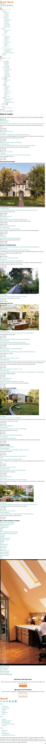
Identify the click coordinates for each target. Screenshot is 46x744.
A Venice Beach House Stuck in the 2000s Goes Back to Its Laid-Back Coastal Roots (17, 145)
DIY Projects (6, 71)
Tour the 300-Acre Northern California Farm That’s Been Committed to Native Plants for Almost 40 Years (22, 123)
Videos (5, 33)
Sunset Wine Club (7, 51)
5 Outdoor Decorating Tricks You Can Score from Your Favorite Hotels (15, 155)
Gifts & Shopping (7, 30)
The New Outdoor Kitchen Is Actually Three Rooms (11, 459)
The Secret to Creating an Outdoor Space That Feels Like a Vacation (14, 134)
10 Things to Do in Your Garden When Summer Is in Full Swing (13, 296)
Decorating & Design (7, 19)
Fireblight (2, 536)
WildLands (6, 38)
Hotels (5, 45)
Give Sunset (4, 54)
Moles (1, 530)
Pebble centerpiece (4, 555)
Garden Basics (6, 20)
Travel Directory (7, 37)
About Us (4, 719)
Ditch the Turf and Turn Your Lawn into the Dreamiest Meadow (13, 219)
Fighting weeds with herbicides (7, 524)
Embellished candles (4, 539)
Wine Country (6, 39)
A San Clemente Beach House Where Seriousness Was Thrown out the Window (17, 333)
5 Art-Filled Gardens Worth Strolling (8, 438)
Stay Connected (2, 109)
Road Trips (6, 40)
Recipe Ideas (6, 13)
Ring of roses (3, 549)
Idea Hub (3, 27)
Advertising (4, 730)
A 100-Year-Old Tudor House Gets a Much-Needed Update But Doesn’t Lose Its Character (18, 210)
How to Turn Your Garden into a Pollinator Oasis (10, 238)
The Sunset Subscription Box (9, 52)
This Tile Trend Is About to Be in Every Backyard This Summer (13, 479)
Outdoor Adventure (7, 91)
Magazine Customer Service (7, 107)
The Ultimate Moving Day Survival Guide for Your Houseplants (13, 428)
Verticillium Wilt (3, 546)
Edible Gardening (7, 26)
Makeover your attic (4, 666)
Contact (2, 727)
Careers (4, 732)
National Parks (6, 44)
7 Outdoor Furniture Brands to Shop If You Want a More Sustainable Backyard (17, 514)
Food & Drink (4, 11)
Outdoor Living (7, 25)
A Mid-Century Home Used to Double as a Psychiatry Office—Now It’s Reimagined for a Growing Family (22, 372)
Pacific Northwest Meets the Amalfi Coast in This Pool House (13, 342)
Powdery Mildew (3, 669)
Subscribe (4, 106)
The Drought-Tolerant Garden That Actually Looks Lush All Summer (15, 250)
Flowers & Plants (7, 24)
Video (3, 714)
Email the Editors (6, 733)
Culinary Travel (6, 46)
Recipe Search (6, 12)
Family (5, 32)
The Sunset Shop (7, 50)
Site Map (4, 725)
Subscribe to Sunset (6, 720)
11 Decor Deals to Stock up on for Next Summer (10, 229)
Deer (1, 558)
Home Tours (6, 18)
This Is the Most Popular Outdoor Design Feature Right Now (13, 470)
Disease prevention (4, 552)
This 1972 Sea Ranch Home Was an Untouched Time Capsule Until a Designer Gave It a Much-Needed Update (23, 361)
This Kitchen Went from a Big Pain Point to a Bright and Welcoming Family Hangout (18, 351)
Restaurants (6, 64)
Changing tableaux (4, 527)
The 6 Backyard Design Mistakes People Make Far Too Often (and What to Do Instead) (18, 504)
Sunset (1, 704)
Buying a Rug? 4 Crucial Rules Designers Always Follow (12, 381)
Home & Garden (4, 17)
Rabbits (1, 542)
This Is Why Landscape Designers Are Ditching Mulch (11, 261)
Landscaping (6, 23)
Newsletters (4, 53)
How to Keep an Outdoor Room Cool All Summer (10, 417)
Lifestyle (3, 29)
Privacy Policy (7, 740)
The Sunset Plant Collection (8, 723)
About (1, 716)
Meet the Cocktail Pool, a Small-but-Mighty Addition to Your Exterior (14, 450)
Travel (3, 84)
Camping (6, 43)
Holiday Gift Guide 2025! (8, 98)
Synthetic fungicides (4, 672)
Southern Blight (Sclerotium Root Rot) (8, 533)
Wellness (6, 31)
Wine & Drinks (6, 16)
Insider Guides (6, 36)
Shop (3, 47)
